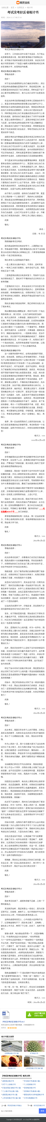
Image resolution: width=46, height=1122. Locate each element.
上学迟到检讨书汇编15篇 (11, 1098)
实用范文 (20, 7)
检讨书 (30, 7)
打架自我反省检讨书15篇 (11, 1088)
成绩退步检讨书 (8, 1081)
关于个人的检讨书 (9, 1084)
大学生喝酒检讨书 (30, 1098)
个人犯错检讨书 (30, 1084)
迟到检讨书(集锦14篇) (32, 1091)
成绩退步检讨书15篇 (9, 1095)
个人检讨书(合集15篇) (10, 1091)
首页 (12, 7)
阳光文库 (19, 1119)
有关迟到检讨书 (39, 1105)
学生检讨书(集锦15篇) (32, 1081)
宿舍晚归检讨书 (30, 1088)
